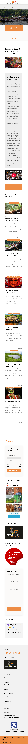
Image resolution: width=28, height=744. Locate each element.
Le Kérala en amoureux (11, 327)
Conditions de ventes (6, 742)
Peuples (6, 699)
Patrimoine (6, 703)
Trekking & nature (8, 706)
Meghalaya (6, 682)
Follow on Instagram (14, 516)
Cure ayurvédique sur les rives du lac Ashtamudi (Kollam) (12, 218)
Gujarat (6, 677)
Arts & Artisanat (7, 701)
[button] (10, 491)
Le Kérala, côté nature (11, 364)
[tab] (14, 28)
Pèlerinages (6, 708)
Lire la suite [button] (9, 635)
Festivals (6, 696)
